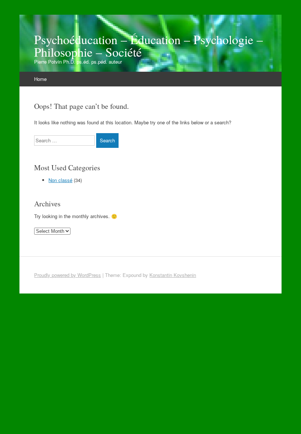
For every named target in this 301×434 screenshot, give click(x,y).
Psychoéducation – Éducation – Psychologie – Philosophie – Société (148, 45)
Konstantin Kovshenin (172, 274)
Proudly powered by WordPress (67, 274)
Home (40, 78)
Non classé (60, 180)
